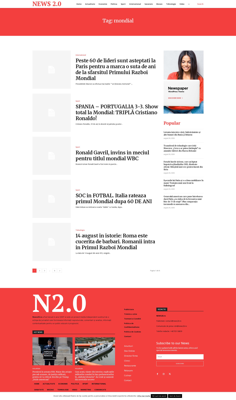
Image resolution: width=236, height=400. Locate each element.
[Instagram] (163, 374)
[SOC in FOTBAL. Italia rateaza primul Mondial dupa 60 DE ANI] (51, 199)
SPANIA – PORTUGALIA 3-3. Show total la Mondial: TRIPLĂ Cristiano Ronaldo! (117, 112)
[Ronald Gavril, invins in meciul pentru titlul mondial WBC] (51, 156)
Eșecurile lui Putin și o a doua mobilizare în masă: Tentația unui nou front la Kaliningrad (183, 183)
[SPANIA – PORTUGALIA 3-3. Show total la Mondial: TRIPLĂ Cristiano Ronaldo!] (51, 113)
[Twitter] (169, 374)
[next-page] (60, 271)
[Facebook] (157, 374)
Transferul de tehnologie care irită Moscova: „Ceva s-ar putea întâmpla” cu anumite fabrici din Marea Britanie (182, 148)
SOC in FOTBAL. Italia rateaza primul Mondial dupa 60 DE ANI (114, 199)
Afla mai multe (143, 396)
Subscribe (180, 363)
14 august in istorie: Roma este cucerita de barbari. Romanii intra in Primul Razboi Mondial (115, 242)
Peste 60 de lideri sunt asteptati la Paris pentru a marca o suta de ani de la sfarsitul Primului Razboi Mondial (116, 69)
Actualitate (36, 368)
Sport (78, 101)
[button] (200, 4)
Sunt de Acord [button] (175, 396)
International (81, 55)
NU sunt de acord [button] (159, 396)
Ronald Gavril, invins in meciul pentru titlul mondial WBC (112, 156)
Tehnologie (80, 230)
